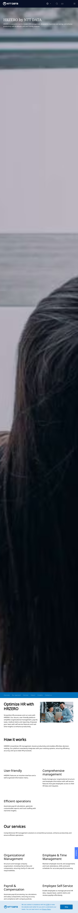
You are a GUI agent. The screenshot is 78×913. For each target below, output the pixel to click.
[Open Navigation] (74, 3)
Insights (40, 695)
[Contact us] (62, 4)
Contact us (48, 695)
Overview (7, 695)
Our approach (16, 695)
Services (25, 695)
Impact (33, 695)
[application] (39, 907)
